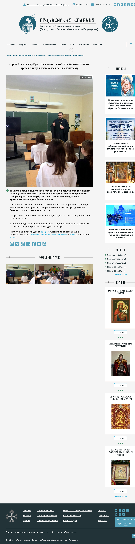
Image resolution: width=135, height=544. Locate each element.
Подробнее (120, 332)
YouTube (13, 237)
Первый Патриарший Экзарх (77, 510)
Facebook (55, 235)
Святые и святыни (72, 515)
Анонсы (102, 510)
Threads (72, 235)
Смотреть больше (120, 275)
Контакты (102, 520)
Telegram (45, 232)
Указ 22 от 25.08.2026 (116, 259)
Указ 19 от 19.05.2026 (116, 266)
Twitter (64, 235)
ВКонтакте (45, 235)
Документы (103, 515)
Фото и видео (70, 520)
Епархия (27, 515)
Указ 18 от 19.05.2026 (116, 270)
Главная (27, 510)
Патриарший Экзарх (47, 515)
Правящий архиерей (47, 520)
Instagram (35, 235)
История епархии (45, 510)
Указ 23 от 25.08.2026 (116, 255)
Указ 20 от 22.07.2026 (116, 262)
